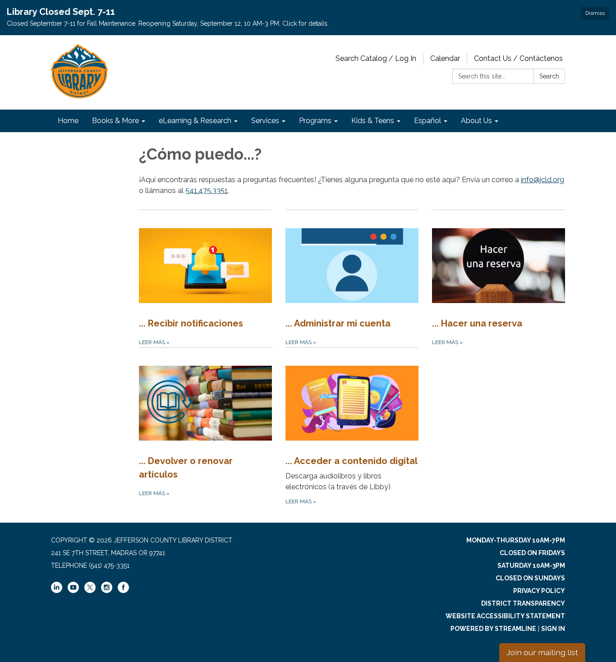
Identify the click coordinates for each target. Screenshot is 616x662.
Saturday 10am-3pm (531, 565)
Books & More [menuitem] (115, 120)
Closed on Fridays (532, 552)
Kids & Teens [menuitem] (372, 120)
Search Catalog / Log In (376, 58)
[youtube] (73, 590)
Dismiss (595, 13)
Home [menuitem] (68, 120)
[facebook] (123, 590)
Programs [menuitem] (315, 120)
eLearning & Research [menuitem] (195, 120)
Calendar (445, 58)
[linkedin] (56, 590)
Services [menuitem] (265, 120)
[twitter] (90, 588)
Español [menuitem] (427, 120)
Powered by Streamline (493, 628)
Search (549, 76)
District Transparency (523, 603)
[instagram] (106, 590)
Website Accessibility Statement (505, 616)
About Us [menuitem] (476, 120)
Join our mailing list (542, 652)
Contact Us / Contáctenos (518, 58)
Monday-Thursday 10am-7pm (515, 540)
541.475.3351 (206, 190)
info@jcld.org (542, 179)
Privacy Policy (539, 590)
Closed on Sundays (530, 578)
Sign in (553, 628)
